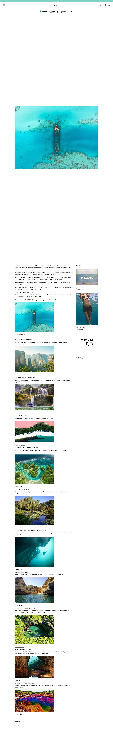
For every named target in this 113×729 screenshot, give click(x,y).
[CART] (108, 5)
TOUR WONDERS (20, 714)
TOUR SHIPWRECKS (20, 334)
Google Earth (56, 287)
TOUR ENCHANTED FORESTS (22, 375)
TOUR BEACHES (19, 605)
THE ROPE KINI (58, 1)
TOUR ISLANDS (19, 486)
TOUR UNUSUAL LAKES (21, 445)
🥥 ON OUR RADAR (80, 288)
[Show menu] (4, 5)
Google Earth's (60, 267)
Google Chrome (33, 287)
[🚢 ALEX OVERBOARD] (87, 309)
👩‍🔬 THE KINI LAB (79, 357)
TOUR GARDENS (19, 528)
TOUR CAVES (19, 680)
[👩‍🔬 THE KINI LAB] (87, 343)
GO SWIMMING (19, 646)
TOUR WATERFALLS (20, 413)
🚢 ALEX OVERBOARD (80, 327)
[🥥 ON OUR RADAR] (87, 277)
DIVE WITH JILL (19, 569)
